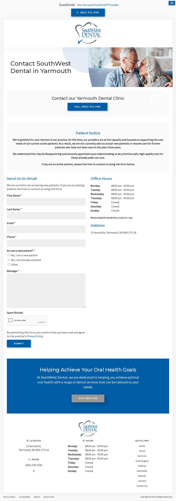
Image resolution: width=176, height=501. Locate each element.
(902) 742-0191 (33, 465)
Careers (142, 480)
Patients (142, 475)
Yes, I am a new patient (24, 255)
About (142, 450)
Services (142, 455)
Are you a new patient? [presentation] (21, 250)
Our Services (88, 398)
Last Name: (14, 209)
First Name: (14, 195)
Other (14, 264)
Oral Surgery (142, 460)
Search (37, 496)
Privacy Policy (35, 336)
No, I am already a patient (25, 260)
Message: (13, 271)
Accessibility (24, 496)
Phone (11, 237)
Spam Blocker (15, 312)
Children (142, 465)
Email (11, 223)
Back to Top (49, 496)
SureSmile (142, 470)
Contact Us (142, 485)
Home (142, 445)
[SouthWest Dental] (88, 435)
